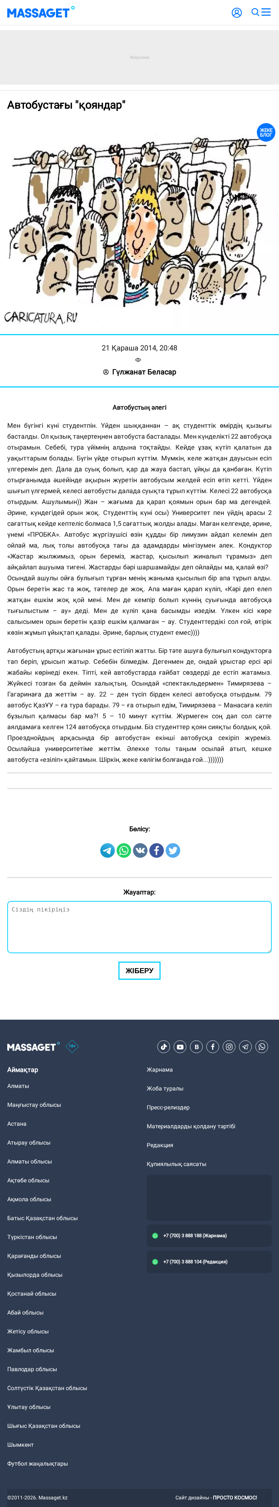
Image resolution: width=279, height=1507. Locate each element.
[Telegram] (245, 1047)
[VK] (196, 1047)
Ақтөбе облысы (28, 1180)
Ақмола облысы (29, 1199)
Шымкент (20, 1444)
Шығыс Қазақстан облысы (43, 1425)
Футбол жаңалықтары (37, 1463)
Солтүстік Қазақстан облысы (47, 1388)
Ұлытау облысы (28, 1407)
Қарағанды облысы (34, 1255)
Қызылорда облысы (34, 1274)
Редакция (160, 1145)
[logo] (41, 12)
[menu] (266, 12)
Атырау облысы (28, 1142)
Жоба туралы (165, 1088)
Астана (17, 1123)
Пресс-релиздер (168, 1107)
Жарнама (160, 1069)
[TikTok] (163, 1047)
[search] (255, 12)
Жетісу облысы (28, 1331)
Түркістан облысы (32, 1237)
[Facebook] (213, 1047)
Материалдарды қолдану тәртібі (191, 1126)
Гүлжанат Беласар (144, 371)
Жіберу (139, 971)
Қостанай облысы (31, 1293)
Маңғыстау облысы (34, 1104)
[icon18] (72, 1047)
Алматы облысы (29, 1161)
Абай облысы (25, 1312)
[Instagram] (229, 1047)
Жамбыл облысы (30, 1350)
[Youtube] (180, 1047)
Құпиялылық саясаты (176, 1164)
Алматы (18, 1085)
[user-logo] (237, 16)
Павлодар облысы (32, 1369)
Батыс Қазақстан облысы (42, 1218)
